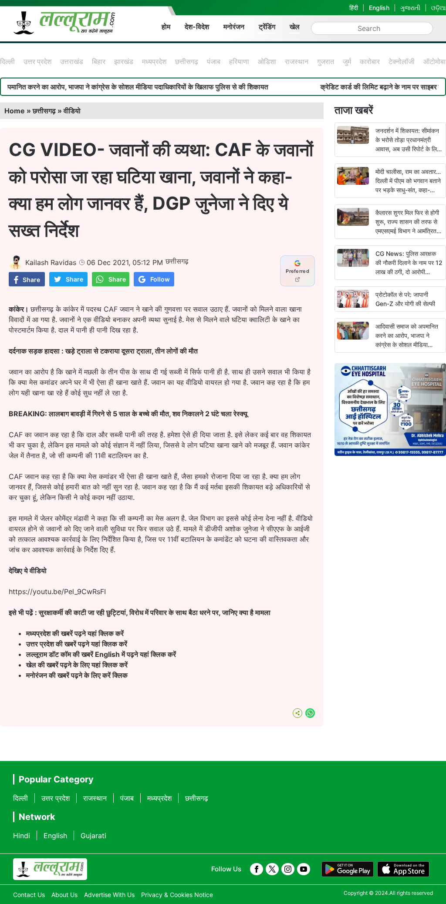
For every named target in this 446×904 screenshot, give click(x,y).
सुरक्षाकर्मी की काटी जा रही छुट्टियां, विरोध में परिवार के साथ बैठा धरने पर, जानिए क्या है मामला (154, 612)
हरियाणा (239, 61)
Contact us (29, 894)
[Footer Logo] (50, 869)
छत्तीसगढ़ (186, 61)
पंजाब (213, 61)
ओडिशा (267, 61)
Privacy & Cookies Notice (177, 894)
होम (166, 26)
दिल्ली (7, 61)
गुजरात (325, 61)
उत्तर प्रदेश (37, 61)
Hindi (21, 835)
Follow (160, 279)
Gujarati (93, 835)
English (379, 7)
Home (14, 110)
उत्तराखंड (71, 61)
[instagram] (287, 869)
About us (64, 894)
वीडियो (72, 110)
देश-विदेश (197, 26)
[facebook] (256, 869)
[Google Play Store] (347, 869)
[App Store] (403, 869)
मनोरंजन (233, 26)
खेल (295, 26)
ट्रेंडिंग (267, 26)
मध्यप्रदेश (154, 61)
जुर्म (347, 61)
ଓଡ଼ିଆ (438, 7)
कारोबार (370, 61)
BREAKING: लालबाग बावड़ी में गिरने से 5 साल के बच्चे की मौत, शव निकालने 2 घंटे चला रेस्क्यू (129, 413)
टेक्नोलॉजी (402, 61)
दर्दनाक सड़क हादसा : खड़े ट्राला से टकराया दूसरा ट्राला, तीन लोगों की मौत (103, 351)
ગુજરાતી (410, 7)
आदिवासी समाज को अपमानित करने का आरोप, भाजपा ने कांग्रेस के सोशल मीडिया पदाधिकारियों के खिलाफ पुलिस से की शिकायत (407, 345)
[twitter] (272, 869)
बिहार (98, 61)
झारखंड (123, 61)
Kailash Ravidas (50, 262)
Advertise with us (109, 894)
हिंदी (353, 7)
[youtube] (303, 869)
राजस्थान (296, 61)
